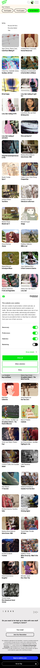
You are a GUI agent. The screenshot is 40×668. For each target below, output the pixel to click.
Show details (30, 352)
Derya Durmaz (6, 244)
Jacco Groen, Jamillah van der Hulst (10, 420)
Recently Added (12, 28)
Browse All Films (12, 25)
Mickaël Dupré (25, 222)
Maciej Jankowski (7, 288)
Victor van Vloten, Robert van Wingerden (9, 442)
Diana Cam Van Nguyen (28, 288)
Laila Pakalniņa (25, 464)
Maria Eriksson (6, 266)
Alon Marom (5, 486)
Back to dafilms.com (20, 658)
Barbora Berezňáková (27, 155)
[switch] (35, 333)
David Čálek (24, 509)
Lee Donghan (6, 375)
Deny (20, 370)
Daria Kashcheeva (7, 576)
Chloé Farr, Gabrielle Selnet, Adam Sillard (10, 71)
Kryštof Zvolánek (7, 553)
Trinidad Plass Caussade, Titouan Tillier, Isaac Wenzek (29, 49)
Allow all (20, 358)
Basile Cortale (6, 177)
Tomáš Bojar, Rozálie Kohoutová (27, 531)
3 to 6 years (7, 10)
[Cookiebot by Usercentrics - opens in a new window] (30, 296)
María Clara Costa (26, 375)
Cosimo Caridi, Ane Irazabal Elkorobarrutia (10, 465)
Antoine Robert (6, 199)
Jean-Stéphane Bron (27, 266)
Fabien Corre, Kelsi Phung (29, 177)
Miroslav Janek (25, 576)
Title (9, 30)
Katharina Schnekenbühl (28, 71)
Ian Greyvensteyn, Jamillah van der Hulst (29, 442)
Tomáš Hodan (6, 598)
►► (29, 612)
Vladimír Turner (25, 553)
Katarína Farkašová (27, 486)
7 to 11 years (20, 10)
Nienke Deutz (6, 222)
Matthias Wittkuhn (26, 244)
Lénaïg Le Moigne (26, 199)
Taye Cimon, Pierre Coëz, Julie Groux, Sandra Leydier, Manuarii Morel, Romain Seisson (10, 49)
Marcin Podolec (25, 420)
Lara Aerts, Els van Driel (28, 113)
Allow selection (20, 364)
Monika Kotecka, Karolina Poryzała (9, 509)
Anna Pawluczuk (26, 397)
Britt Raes (5, 397)
